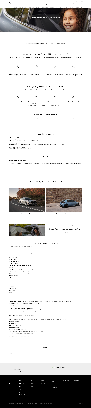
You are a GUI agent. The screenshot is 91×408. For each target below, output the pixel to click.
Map (14, 371)
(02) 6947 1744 (65, 4)
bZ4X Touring (21, 383)
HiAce (31, 384)
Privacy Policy (42, 403)
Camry (10, 383)
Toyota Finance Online (36, 338)
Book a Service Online (66, 380)
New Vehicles (14, 7)
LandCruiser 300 (22, 394)
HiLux (31, 380)
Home (9, 7)
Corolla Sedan (11, 384)
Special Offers (31, 7)
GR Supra (42, 384)
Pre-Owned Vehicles (22, 7)
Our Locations (76, 380)
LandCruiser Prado (22, 384)
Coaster (31, 386)
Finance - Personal (21, 33)
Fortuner (20, 388)
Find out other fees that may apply (45, 171)
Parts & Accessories (44, 7)
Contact (77, 7)
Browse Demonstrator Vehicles (56, 383)
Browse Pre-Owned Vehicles (55, 380)
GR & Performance (45, 377)
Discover (71, 7)
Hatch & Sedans (12, 377)
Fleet (60, 7)
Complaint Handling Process (48, 403)
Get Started (64, 232)
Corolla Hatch (11, 381)
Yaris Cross (21, 389)
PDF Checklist (45, 125)
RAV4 (20, 380)
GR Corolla (43, 383)
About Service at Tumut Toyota (67, 382)
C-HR (20, 386)
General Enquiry (76, 381)
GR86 (42, 381)
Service (37, 7)
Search (81, 7)
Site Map (37, 403)
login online (38, 331)
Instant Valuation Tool (55, 385)
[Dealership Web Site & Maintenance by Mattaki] (81, 403)
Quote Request (54, 387)
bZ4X (20, 381)
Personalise (66, 7)
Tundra (31, 383)
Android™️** (32, 331)
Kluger (20, 392)
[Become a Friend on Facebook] (82, 399)
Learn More (26, 217)
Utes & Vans (33, 377)
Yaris (9, 380)
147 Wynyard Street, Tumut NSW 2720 (53, 4)
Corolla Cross (21, 391)
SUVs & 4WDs (22, 377)
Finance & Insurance (53, 7)
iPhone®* (27, 331)
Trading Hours (20, 371)
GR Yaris (42, 380)
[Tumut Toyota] (9, 3)
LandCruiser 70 (32, 381)
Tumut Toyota (77, 1)
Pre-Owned (54, 377)
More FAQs (45, 347)
